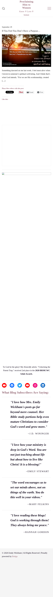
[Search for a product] (3, 8)
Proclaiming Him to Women (26, 4)
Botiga (14, 556)
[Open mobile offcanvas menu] (49, 8)
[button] (3, 123)
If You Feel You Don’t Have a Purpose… (21, 31)
